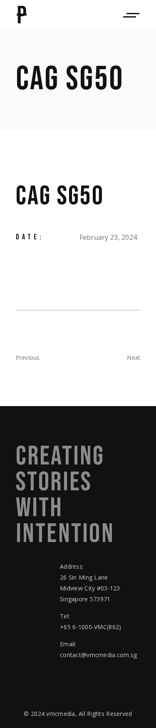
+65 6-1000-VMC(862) (90, 627)
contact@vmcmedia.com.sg (98, 655)
